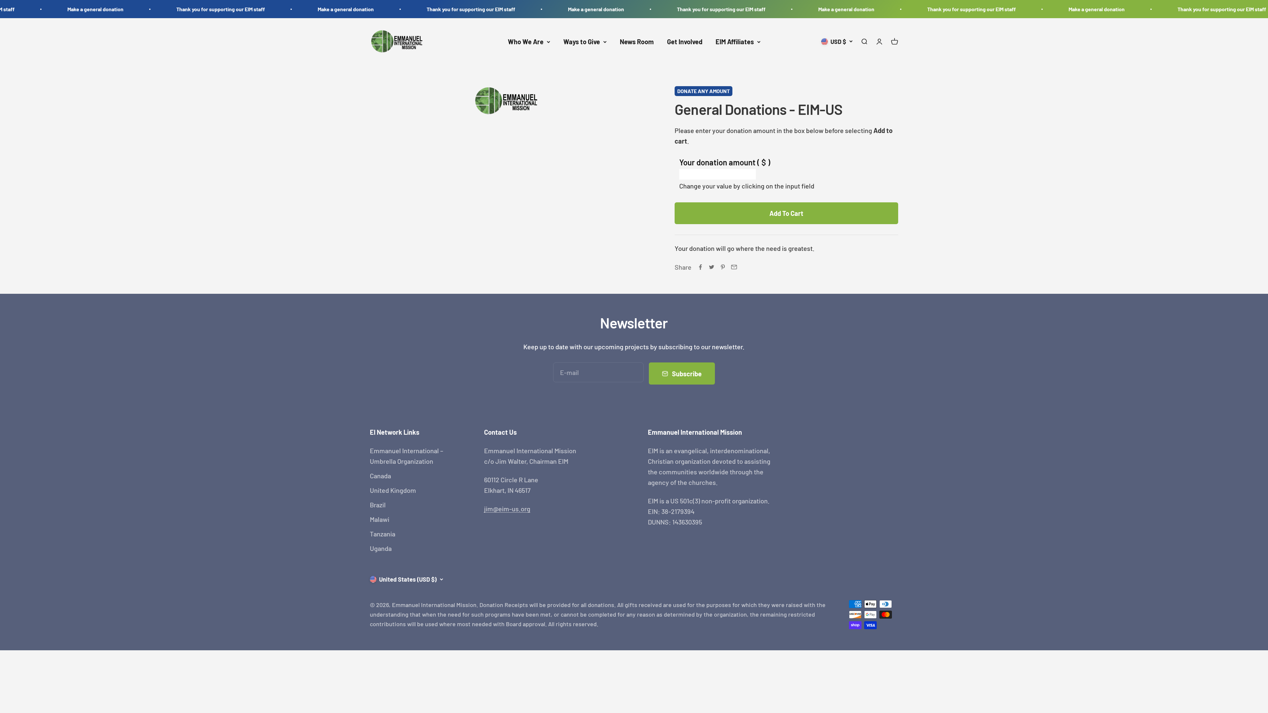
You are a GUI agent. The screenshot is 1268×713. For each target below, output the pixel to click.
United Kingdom (393, 490)
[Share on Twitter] (711, 267)
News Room (637, 42)
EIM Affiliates (735, 42)
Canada (380, 476)
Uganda (381, 548)
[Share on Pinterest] (722, 267)
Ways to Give (581, 42)
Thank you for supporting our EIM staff (196, 9)
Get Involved (684, 42)
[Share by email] (734, 267)
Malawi (379, 519)
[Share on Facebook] (700, 267)
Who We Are (526, 42)
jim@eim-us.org (507, 509)
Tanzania (382, 534)
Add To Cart (786, 213)
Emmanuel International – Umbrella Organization (406, 456)
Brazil (378, 505)
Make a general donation (71, 9)
